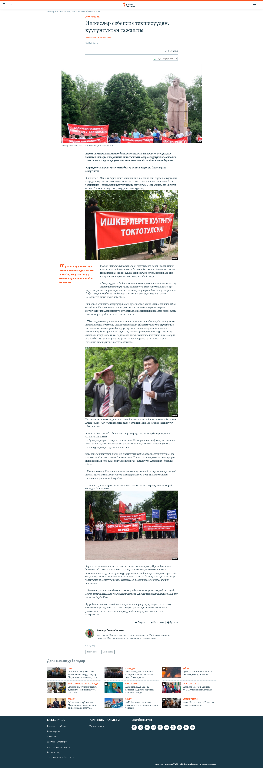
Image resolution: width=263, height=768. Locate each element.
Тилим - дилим (96, 726)
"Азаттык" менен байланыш (60, 758)
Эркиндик (130, 669)
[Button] (171, 51)
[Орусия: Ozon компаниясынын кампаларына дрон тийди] (171, 672)
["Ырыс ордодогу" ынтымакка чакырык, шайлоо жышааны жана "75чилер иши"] (114, 672)
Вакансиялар (53, 752)
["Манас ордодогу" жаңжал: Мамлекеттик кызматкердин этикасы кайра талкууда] (56, 703)
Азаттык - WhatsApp (57, 742)
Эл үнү (128, 699)
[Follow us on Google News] (160, 727)
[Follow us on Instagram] (173, 727)
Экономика (92, 17)
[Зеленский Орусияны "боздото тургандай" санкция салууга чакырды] (56, 687)
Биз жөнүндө (53, 731)
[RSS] (186, 727)
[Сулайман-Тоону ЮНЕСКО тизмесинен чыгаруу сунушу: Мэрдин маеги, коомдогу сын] (56, 672)
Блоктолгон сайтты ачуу (59, 726)
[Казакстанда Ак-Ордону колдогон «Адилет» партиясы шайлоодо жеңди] (114, 687)
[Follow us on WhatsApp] (179, 727)
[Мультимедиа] (254, 5)
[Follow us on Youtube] (147, 727)
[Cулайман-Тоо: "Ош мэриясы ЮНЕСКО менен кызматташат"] (171, 687)
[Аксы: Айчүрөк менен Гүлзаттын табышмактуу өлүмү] (171, 703)
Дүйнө (186, 669)
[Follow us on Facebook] (134, 727)
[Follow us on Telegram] (153, 727)
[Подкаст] (192, 727)
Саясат (71, 669)
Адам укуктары (190, 699)
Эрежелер (52, 737)
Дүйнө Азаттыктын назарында (83, 684)
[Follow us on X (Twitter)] (140, 727)
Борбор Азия (131, 684)
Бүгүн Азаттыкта (191, 684)
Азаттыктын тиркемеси (58, 747)
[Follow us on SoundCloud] (166, 727)
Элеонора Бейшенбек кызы (98, 38)
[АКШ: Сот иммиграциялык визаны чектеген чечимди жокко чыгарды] (114, 703)
